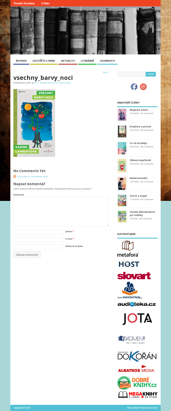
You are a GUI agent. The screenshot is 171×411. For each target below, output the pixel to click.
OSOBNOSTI (107, 60)
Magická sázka (139, 109)
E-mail (69, 238)
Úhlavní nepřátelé (140, 160)
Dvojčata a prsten (140, 126)
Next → (106, 72)
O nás (45, 3)
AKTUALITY (68, 60)
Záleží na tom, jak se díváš (58, 82)
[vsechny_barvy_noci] (34, 156)
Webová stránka (74, 246)
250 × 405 (38, 82)
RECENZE (21, 60)
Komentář (18, 194)
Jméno (69, 231)
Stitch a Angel (138, 195)
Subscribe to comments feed (32, 176)
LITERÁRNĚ (87, 60)
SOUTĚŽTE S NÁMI (44, 60)
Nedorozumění (138, 178)
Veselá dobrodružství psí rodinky (142, 213)
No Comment (147, 113)
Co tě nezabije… (139, 143)
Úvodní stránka (24, 3)
